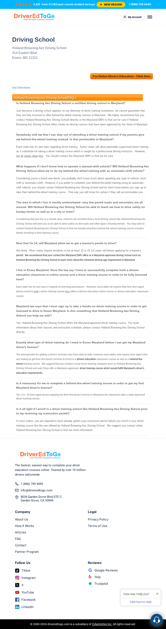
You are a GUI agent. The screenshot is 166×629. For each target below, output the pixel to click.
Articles (20, 532)
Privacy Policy (98, 519)
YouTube (27, 592)
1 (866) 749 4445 (140, 4)
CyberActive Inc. (102, 624)
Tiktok (25, 570)
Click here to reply (141, 602)
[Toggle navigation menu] (149, 17)
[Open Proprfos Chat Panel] (157, 620)
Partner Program (27, 552)
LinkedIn (27, 607)
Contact (20, 545)
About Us (21, 519)
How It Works (24, 526)
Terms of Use (97, 526)
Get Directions (21, 87)
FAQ (18, 539)
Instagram (28, 578)
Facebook (28, 600)
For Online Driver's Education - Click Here (121, 76)
